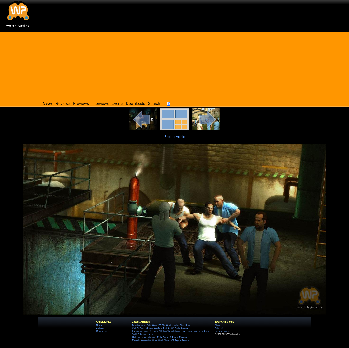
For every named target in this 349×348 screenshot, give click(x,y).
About (218, 325)
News (99, 325)
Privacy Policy (222, 331)
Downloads (135, 104)
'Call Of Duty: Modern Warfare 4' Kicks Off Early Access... (161, 328)
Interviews (100, 104)
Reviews (63, 104)
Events (117, 104)
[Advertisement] (174, 65)
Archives (100, 328)
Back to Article (175, 137)
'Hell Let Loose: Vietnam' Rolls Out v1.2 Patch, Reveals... (160, 337)
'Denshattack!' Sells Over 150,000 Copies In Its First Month (161, 325)
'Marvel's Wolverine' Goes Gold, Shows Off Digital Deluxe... (161, 340)
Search (154, 104)
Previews (81, 104)
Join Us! (219, 328)
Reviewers (101, 331)
